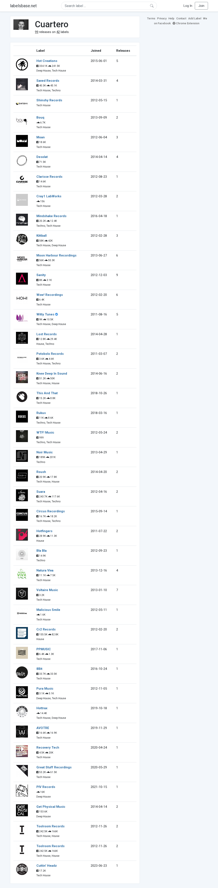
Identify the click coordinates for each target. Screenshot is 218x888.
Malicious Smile (48, 610)
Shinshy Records (49, 100)
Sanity (41, 275)
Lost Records (46, 334)
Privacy (161, 18)
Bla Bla (41, 551)
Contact (181, 18)
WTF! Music (45, 432)
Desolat (42, 157)
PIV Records (45, 787)
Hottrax (41, 708)
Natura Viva (44, 570)
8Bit (39, 669)
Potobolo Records (50, 354)
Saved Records (47, 81)
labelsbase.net (23, 5)
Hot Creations (46, 61)
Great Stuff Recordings (54, 767)
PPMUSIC (43, 649)
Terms (151, 18)
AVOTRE (42, 728)
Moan (40, 137)
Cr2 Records (46, 629)
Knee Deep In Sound (51, 373)
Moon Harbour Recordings (56, 255)
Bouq (40, 117)
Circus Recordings (50, 511)
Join (201, 6)
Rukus (41, 413)
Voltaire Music (47, 590)
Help (171, 18)
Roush (41, 472)
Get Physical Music (50, 807)
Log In (188, 6)
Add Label (194, 18)
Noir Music (44, 452)
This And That (47, 393)
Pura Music (44, 688)
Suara (40, 492)
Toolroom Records (50, 826)
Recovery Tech (47, 747)
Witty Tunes (45, 314)
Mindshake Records (51, 216)
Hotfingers (44, 531)
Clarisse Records (49, 177)
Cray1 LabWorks (48, 196)
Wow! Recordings (49, 295)
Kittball (41, 236)
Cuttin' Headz (46, 866)
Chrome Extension (187, 23)
